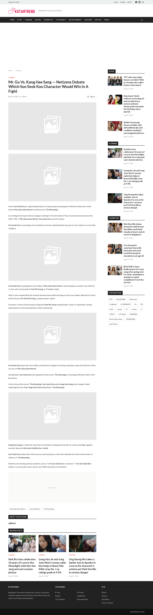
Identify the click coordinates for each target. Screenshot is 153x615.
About (129, 2)
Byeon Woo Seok (115, 319)
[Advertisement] (76, 44)
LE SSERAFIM (125, 304)
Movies (38, 20)
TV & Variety (61, 20)
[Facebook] (136, 2)
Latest (116, 2)
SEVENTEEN (130, 319)
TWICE (112, 314)
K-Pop (19, 20)
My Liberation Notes (17, 509)
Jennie (134, 309)
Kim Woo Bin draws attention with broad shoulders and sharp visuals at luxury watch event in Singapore (134, 229)
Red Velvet (113, 324)
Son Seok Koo (35, 509)
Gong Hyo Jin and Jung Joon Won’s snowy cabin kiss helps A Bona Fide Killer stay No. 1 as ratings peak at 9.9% (52, 566)
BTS (110, 299)
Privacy (104, 596)
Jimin (111, 309)
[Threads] (139, 2)
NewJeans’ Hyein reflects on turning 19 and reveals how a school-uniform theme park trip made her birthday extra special (134, 104)
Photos (98, 20)
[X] (143, 2)
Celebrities (48, 20)
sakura (24, 97)
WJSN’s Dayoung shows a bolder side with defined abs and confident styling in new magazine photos (134, 127)
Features (88, 20)
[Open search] (142, 20)
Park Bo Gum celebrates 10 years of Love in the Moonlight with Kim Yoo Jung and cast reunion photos (22, 566)
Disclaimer (105, 599)
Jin (135, 304)
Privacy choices (107, 603)
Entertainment (75, 20)
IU (127, 309)
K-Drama (28, 20)
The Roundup (49, 509)
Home (12, 20)
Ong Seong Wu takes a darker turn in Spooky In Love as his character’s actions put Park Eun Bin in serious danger (82, 566)
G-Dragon (122, 314)
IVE (142, 304)
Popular (122, 2)
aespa (119, 309)
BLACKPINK (121, 299)
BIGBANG (133, 314)
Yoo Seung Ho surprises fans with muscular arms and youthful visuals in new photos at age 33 (134, 250)
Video (106, 20)
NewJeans (133, 299)
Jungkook (113, 304)
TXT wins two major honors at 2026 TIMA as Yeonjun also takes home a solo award (134, 81)
